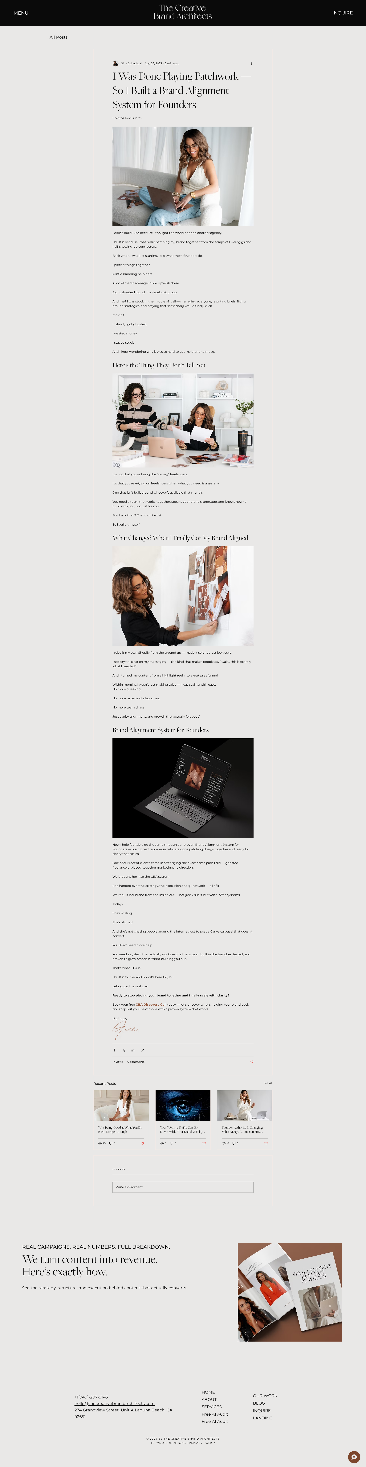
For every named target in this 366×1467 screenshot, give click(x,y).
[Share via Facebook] (114, 1050)
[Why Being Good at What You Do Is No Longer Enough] (121, 1105)
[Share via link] (142, 1050)
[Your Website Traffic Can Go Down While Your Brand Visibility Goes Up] (183, 1105)
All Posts (59, 37)
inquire (342, 13)
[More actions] (251, 63)
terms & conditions (168, 1443)
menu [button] (21, 13)
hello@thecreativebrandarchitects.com (115, 1403)
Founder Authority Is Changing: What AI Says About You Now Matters (242, 1130)
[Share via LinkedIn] (133, 1050)
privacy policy (202, 1443)
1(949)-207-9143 (92, 1396)
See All (268, 1083)
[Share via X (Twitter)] (123, 1050)
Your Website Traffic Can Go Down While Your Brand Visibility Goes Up (181, 1130)
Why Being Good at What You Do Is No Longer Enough (120, 1130)
